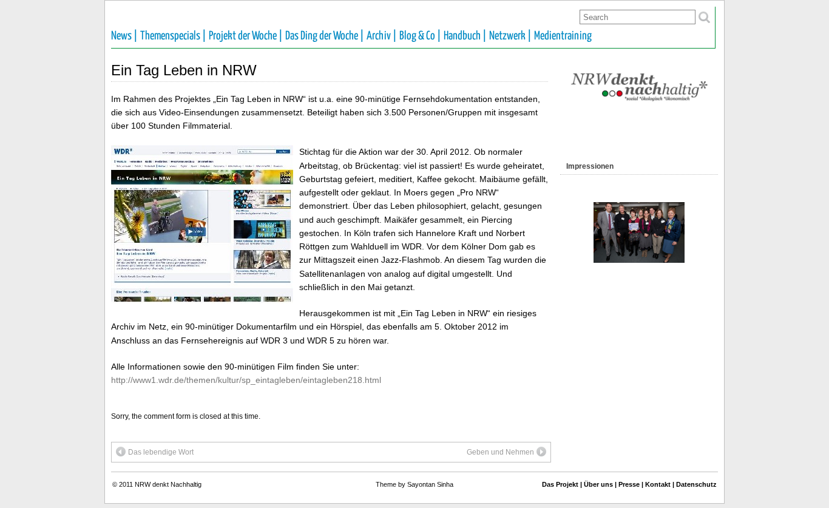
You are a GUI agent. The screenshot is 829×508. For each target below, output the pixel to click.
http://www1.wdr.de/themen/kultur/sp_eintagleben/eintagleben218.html (246, 380)
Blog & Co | (420, 36)
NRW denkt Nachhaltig (168, 484)
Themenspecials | (173, 36)
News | (124, 36)
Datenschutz (696, 484)
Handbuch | (465, 36)
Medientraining (563, 36)
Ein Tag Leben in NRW (184, 70)
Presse (629, 484)
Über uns (598, 484)
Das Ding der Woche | (324, 36)
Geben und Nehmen (500, 452)
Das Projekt (560, 484)
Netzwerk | (510, 36)
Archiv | (382, 36)
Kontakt (658, 484)
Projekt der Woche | (246, 36)
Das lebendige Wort (161, 452)
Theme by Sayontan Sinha (414, 484)
